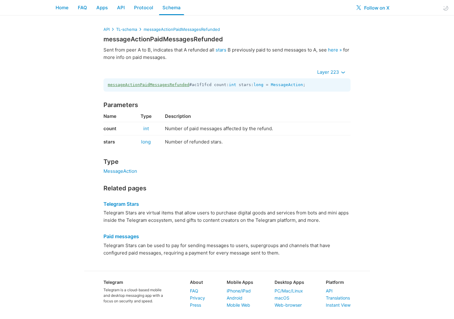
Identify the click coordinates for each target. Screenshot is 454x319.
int (232, 84)
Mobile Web (238, 305)
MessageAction (287, 84)
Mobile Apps (240, 282)
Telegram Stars (121, 204)
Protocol (143, 7)
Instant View (338, 305)
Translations (338, 297)
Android (234, 297)
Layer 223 (328, 72)
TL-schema (126, 29)
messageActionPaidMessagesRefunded (182, 29)
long (258, 84)
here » (335, 50)
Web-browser (288, 305)
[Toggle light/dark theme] (445, 8)
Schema (171, 7)
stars (221, 50)
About (196, 282)
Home (62, 7)
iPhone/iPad (239, 290)
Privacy (197, 297)
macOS (282, 297)
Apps (102, 7)
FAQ (82, 7)
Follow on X (376, 8)
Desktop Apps (289, 282)
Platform (335, 282)
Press (195, 305)
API (121, 7)
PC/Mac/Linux (289, 290)
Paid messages (121, 236)
